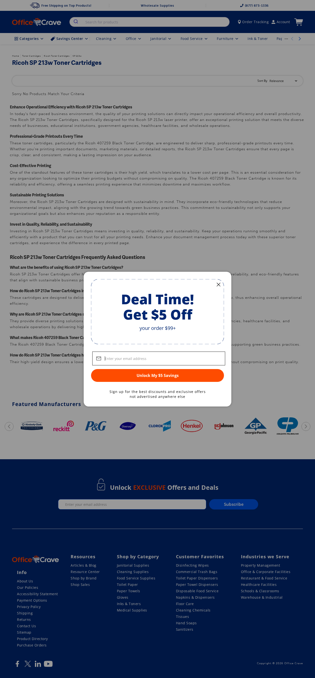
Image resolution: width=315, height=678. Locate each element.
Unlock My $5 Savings (158, 375)
